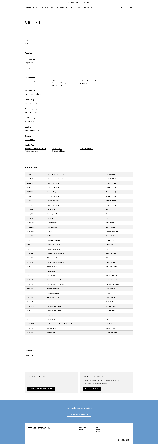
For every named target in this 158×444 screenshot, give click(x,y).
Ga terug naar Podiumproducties (41, 388)
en (121, 7)
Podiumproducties (30, 12)
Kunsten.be (88, 7)
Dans (26, 40)
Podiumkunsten (47, 7)
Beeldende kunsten (32, 7)
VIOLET (39, 12)
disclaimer (82, 429)
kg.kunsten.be (29, 355)
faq (97, 427)
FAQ (71, 7)
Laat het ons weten (79, 414)
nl (119, 7)
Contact (78, 7)
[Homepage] (79, 2)
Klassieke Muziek (61, 7)
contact (98, 429)
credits (98, 431)
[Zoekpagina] (126, 7)
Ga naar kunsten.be (91, 388)
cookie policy (82, 427)
